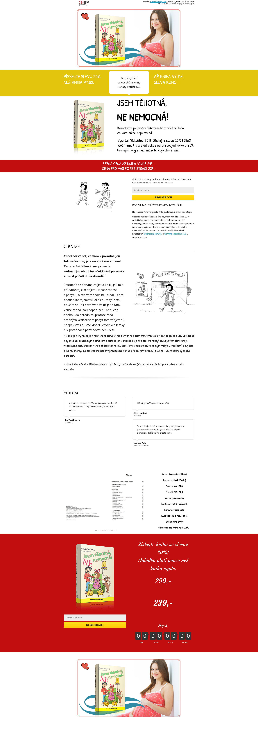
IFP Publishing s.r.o (158, 1)
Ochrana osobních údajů (175, 233)
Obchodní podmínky (153, 233)
